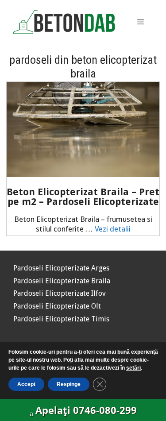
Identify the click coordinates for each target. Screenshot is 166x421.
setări (133, 368)
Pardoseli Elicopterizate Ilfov (59, 293)
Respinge (69, 384)
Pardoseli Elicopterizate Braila (61, 281)
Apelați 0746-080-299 (86, 410)
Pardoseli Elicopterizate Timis (61, 319)
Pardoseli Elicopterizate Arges (61, 268)
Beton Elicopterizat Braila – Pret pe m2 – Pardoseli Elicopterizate (83, 196)
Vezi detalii (113, 228)
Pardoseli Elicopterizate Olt (57, 306)
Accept (26, 384)
